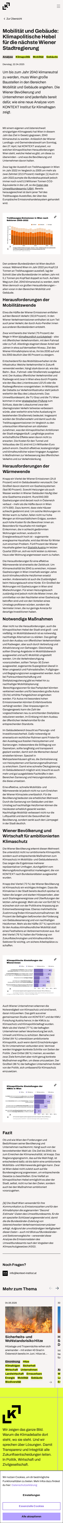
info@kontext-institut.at (23, 1273)
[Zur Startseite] (6, 6)
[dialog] (31, 1497)
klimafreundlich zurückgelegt (35, 336)
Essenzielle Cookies (31, 1506)
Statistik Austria (37, 547)
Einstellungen (31, 1495)
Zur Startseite (12, 1414)
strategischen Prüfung (34, 401)
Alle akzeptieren (32, 1516)
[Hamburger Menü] (58, 6)
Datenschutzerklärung (24, 1485)
